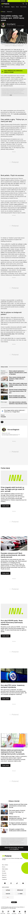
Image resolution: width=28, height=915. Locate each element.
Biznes (17, 6)
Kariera (3, 866)
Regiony (12, 6)
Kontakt (3, 871)
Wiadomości (7, 6)
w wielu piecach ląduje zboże (13, 333)
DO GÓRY (13, 902)
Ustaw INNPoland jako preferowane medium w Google (13, 71)
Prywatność (4, 879)
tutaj (11, 95)
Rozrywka (4, 873)
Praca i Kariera (23, 6)
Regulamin (4, 877)
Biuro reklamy (5, 864)
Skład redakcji (5, 868)
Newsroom (4, 875)
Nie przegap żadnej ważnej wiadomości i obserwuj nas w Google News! (14, 411)
